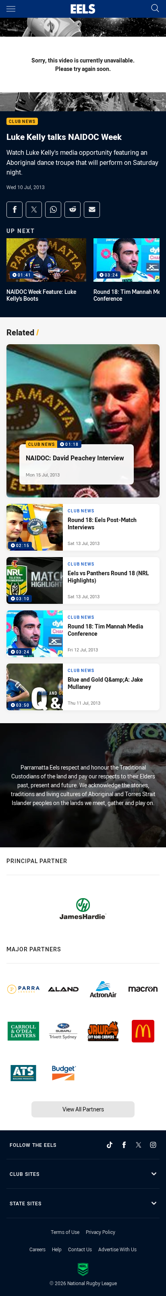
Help (57, 1249)
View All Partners (83, 1109)
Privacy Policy (100, 1232)
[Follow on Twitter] (138, 1145)
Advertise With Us (117, 1249)
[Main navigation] (10, 8)
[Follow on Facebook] (124, 1145)
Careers (37, 1249)
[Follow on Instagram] (153, 1145)
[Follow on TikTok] (109, 1145)
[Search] (155, 9)
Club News (22, 121)
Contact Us (80, 1249)
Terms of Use (65, 1232)
